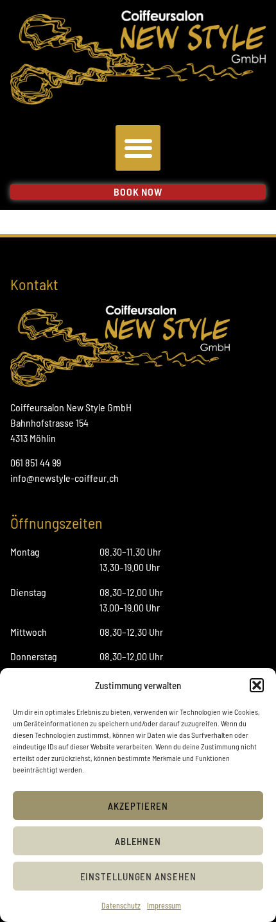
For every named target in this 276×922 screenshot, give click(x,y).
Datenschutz (121, 905)
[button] (256, 685)
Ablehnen (138, 841)
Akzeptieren (138, 806)
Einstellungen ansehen (138, 876)
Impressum (164, 905)
